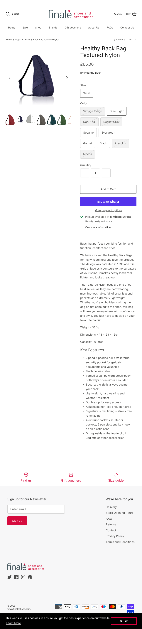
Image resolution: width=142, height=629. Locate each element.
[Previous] (10, 78)
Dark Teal (89, 122)
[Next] (67, 78)
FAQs (110, 27)
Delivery (111, 507)
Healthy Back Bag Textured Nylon (41, 39)
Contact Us (127, 27)
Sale (25, 27)
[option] (38, 77)
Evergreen (108, 132)
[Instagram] (17, 2)
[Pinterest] (22, 2)
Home (11, 27)
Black (103, 143)
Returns (111, 524)
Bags (18, 39)
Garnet (87, 143)
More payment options (108, 210)
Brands (53, 27)
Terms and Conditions (120, 542)
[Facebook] (12, 2)
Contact (111, 530)
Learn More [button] (13, 623)
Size (83, 85)
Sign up (17, 520)
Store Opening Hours (119, 512)
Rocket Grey (111, 122)
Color (83, 103)
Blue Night (117, 111)
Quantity (85, 165)
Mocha (87, 154)
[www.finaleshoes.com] (71, 14)
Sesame (88, 132)
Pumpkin (120, 143)
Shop (38, 27)
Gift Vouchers (73, 27)
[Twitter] (7, 2)
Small (86, 93)
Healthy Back (92, 72)
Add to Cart (108, 189)
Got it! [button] (124, 621)
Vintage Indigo (92, 111)
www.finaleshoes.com (18, 609)
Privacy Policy (115, 536)
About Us (93, 27)
